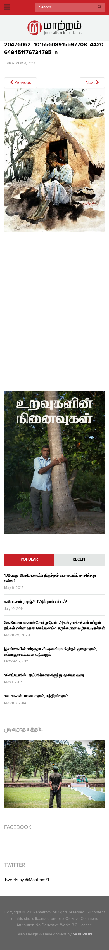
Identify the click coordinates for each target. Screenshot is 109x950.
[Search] (99, 7)
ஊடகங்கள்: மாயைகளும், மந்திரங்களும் (36, 695)
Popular (29, 559)
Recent (80, 559)
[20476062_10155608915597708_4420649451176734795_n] (54, 162)
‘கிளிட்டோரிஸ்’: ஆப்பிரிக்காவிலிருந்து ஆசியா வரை (44, 675)
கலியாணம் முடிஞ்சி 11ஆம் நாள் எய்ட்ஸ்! (35, 601)
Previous (22, 82)
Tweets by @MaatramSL (27, 880)
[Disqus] (54, 310)
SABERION (82, 934)
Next (91, 82)
